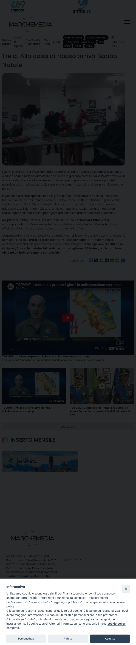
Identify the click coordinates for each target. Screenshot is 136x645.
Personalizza (26, 638)
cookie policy (116, 623)
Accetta (110, 638)
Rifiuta (68, 638)
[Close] (126, 589)
